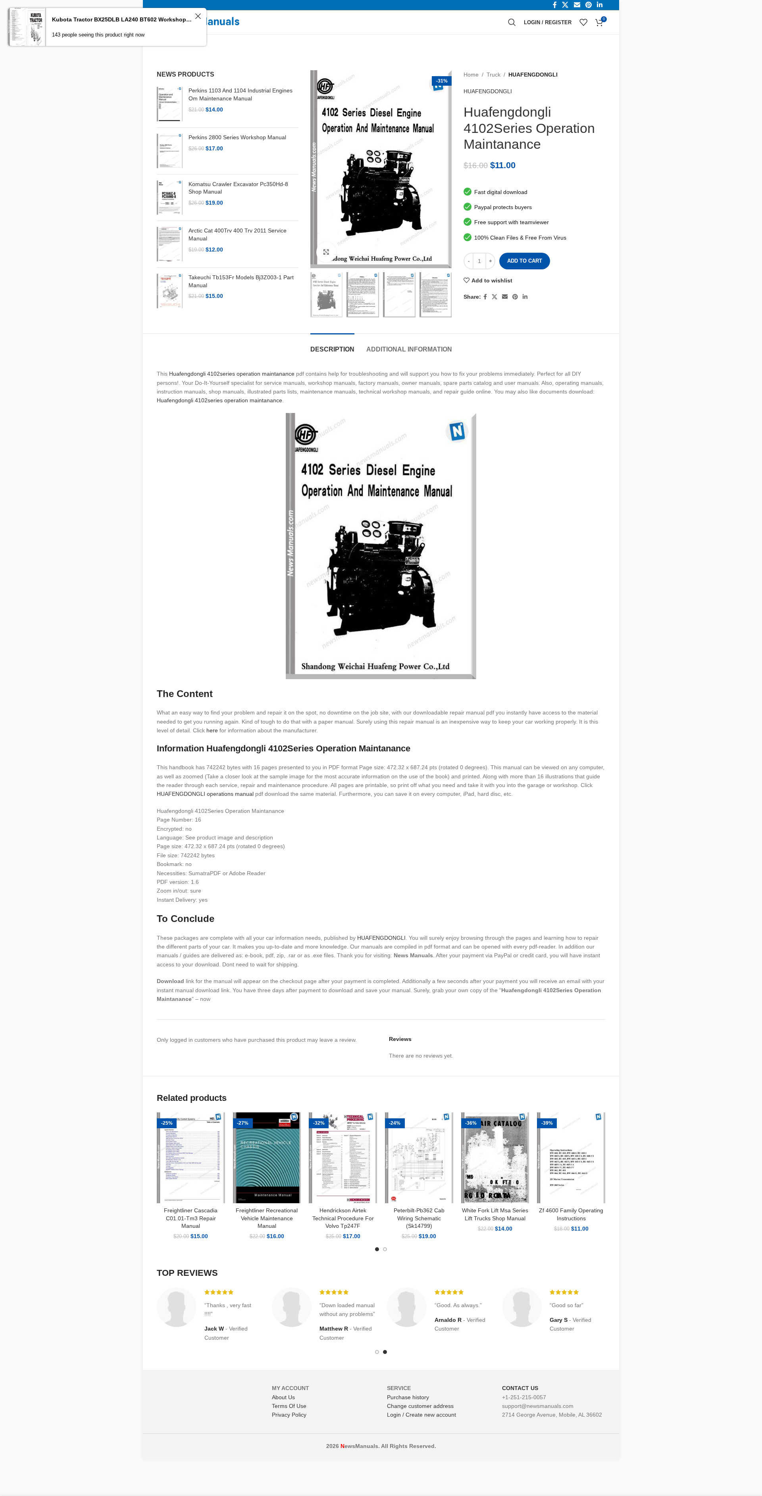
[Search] (512, 22)
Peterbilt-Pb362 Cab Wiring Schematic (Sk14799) (419, 1218)
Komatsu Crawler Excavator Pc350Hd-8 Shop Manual (238, 188)
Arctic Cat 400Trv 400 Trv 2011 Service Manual (238, 234)
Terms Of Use (289, 1406)
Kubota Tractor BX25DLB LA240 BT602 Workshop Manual (122, 19)
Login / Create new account (421, 1415)
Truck (493, 74)
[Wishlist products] (583, 22)
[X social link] (494, 297)
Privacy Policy (289, 1415)
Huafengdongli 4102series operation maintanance (231, 374)
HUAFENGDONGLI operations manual (205, 794)
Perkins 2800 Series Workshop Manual (237, 137)
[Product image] (191, 1157)
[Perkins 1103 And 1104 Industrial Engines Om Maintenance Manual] (170, 104)
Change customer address (420, 1406)
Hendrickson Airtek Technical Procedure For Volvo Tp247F (343, 1218)
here (212, 730)
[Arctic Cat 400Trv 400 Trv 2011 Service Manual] (170, 244)
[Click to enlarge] (326, 252)
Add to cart (524, 261)
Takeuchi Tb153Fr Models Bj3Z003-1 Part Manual (241, 281)
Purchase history (408, 1397)
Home (471, 74)
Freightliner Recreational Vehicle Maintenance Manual (267, 1218)
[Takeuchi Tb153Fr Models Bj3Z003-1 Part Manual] (170, 291)
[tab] (332, 345)
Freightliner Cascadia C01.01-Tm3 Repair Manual (190, 1218)
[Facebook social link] (485, 297)
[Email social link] (505, 297)
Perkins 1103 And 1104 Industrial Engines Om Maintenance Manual (240, 94)
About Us (283, 1397)
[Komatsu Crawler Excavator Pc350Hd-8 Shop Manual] (170, 198)
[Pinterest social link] (515, 297)
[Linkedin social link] (525, 297)
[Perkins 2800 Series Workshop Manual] (170, 151)
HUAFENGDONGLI (533, 74)
